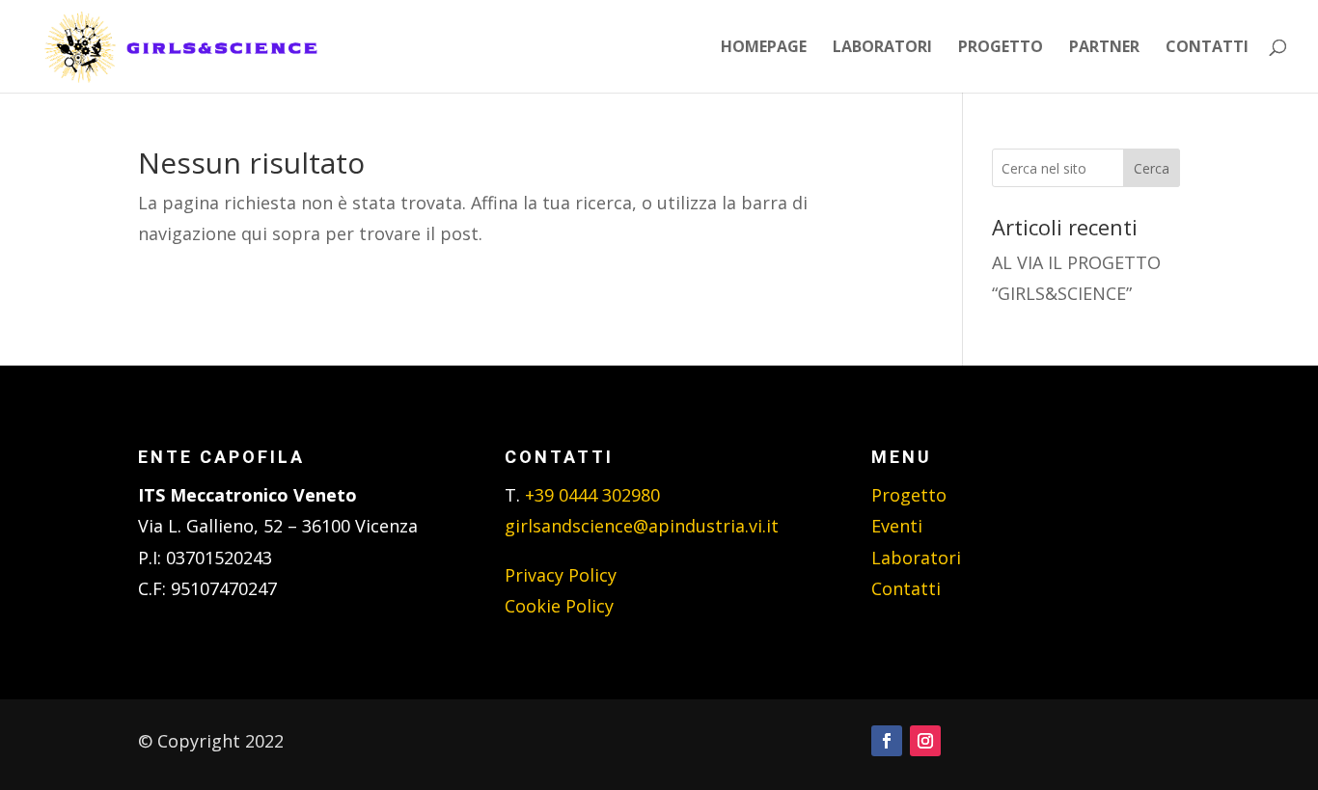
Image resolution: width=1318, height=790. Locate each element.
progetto (1000, 48)
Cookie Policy (559, 605)
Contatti (906, 588)
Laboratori (916, 557)
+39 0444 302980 (592, 494)
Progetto (909, 494)
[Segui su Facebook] (886, 740)
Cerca (1151, 168)
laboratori (882, 48)
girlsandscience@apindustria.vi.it (642, 525)
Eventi (896, 525)
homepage (764, 48)
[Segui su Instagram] (925, 740)
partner (1104, 48)
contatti (1207, 48)
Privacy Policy (561, 574)
